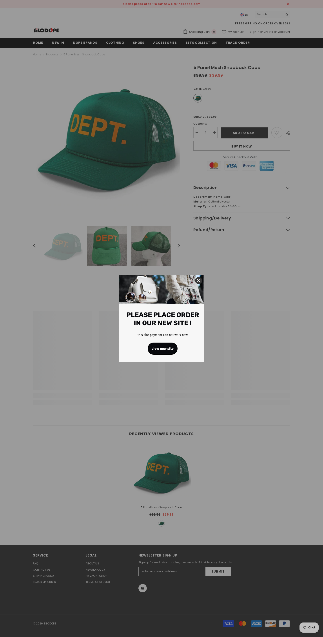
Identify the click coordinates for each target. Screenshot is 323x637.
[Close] (198, 280)
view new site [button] (163, 349)
